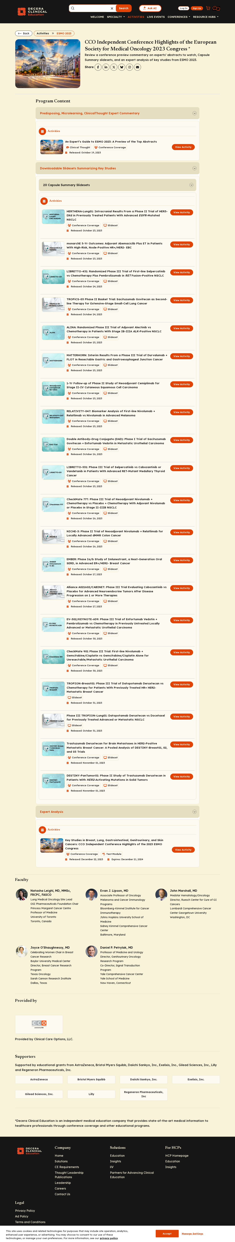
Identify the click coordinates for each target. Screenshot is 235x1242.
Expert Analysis (51, 812)
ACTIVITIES (136, 17)
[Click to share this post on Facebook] (98, 67)
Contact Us (62, 1194)
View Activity (183, 147)
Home (59, 1155)
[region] (117, 1234)
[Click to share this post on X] (113, 67)
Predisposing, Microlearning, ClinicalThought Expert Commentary (90, 113)
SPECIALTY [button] (115, 17)
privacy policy (109, 1238)
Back (25, 33)
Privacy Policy (25, 1210)
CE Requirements (67, 1167)
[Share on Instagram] (129, 67)
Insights (115, 1161)
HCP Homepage (177, 1155)
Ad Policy (21, 1216)
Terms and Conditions (30, 1222)
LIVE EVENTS (156, 17)
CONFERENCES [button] (178, 17)
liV (111, 1167)
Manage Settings (192, 1233)
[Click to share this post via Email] (137, 67)
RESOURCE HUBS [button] (204, 17)
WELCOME (97, 17)
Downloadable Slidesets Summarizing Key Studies (78, 168)
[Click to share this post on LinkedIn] (105, 67)
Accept (167, 1233)
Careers (60, 1188)
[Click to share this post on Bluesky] (121, 67)
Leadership (63, 1183)
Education (117, 1155)
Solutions (61, 1161)
